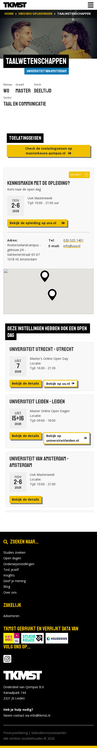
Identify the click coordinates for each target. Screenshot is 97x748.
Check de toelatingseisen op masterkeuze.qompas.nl (48, 150)
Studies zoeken (14, 552)
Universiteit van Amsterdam (47, 71)
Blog (6, 586)
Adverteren (11, 616)
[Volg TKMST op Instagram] (7, 661)
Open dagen (12, 558)
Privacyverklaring (15, 733)
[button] (45, 276)
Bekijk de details (25, 383)
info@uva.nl (71, 246)
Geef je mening (14, 581)
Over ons (10, 592)
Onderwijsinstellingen (18, 564)
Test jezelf (11, 569)
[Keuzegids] (57, 638)
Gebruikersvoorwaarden (48, 733)
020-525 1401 (73, 240)
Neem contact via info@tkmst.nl (26, 715)
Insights (9, 575)
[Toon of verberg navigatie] (89, 4)
